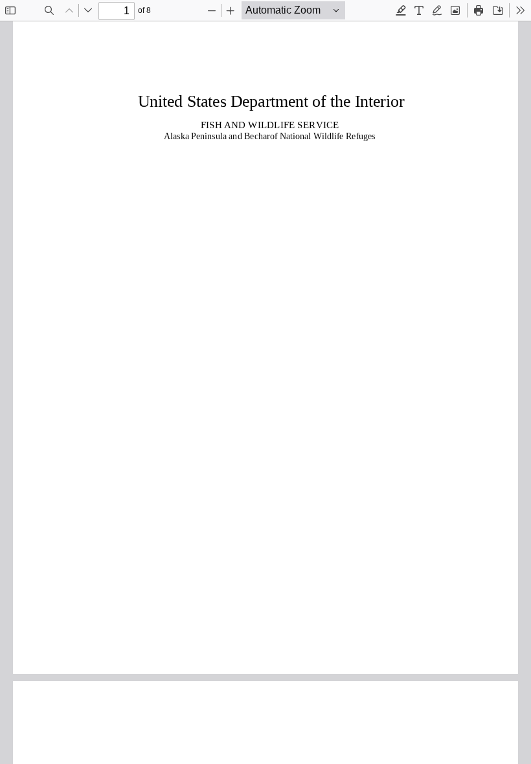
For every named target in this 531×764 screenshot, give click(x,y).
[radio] (401, 10)
